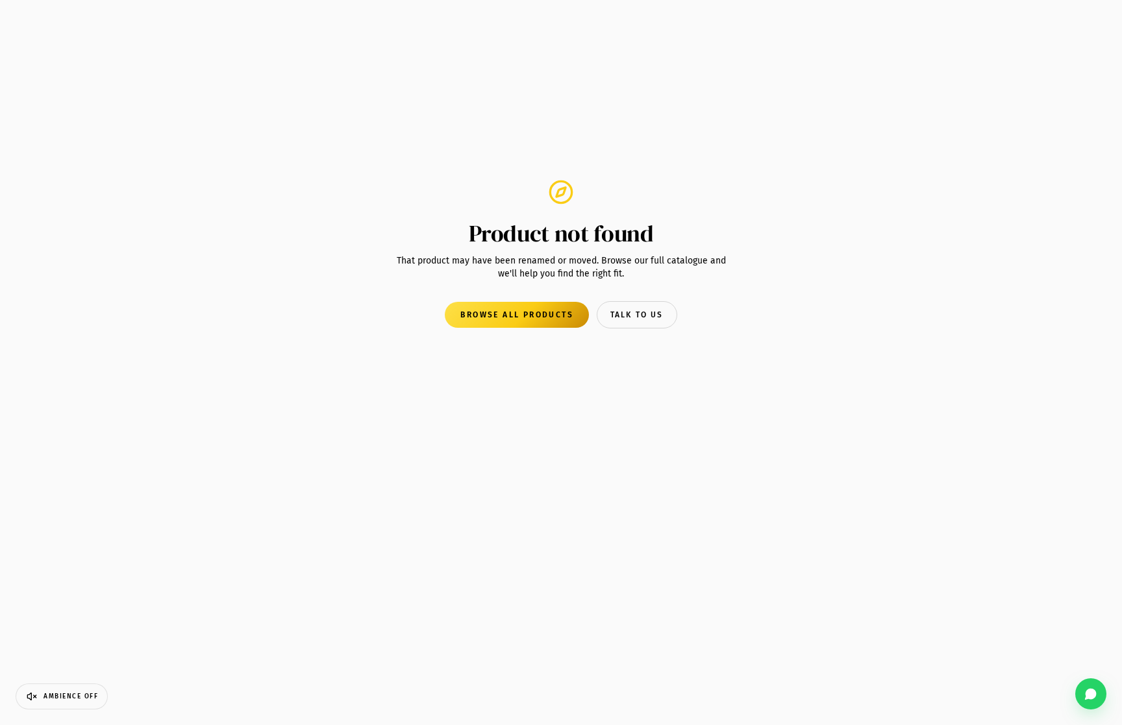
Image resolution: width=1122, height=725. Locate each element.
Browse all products (516, 314)
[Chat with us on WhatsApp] (1090, 693)
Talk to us (637, 314)
